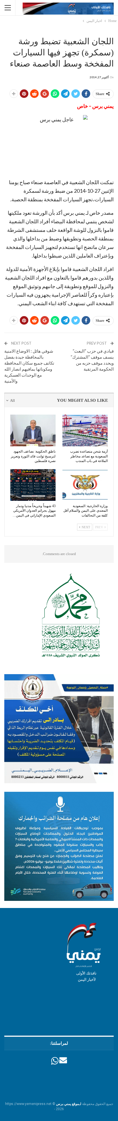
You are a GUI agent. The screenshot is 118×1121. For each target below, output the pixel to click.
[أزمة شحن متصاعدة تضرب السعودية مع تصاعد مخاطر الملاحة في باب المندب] (85, 430)
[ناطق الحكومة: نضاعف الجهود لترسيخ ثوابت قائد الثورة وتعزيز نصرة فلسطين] (33, 430)
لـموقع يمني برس (68, 1104)
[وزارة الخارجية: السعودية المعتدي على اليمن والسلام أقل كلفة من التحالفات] (85, 485)
